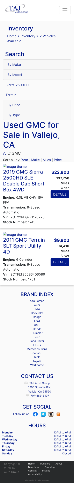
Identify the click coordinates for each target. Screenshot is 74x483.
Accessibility (35, 474)
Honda (37, 329)
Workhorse (37, 365)
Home (11, 36)
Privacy (46, 470)
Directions (33, 467)
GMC (37, 325)
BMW (37, 308)
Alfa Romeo (37, 300)
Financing (50, 467)
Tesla (37, 357)
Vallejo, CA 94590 (39, 391)
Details (60, 194)
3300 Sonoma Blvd (40, 387)
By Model (14, 75)
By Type (13, 115)
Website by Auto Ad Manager (37, 480)
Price (58, 160)
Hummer (37, 333)
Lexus (37, 345)
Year (24, 160)
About (59, 463)
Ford (37, 321)
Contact (32, 470)
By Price (13, 105)
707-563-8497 (40, 395)
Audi (37, 305)
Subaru (37, 353)
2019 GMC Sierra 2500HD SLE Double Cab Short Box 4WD (23, 180)
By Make (14, 65)
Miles (47, 160)
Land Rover (37, 341)
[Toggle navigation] (65, 10)
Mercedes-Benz (37, 349)
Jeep (37, 337)
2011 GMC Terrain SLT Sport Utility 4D (24, 246)
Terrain (11, 95)
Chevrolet (37, 313)
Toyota (37, 361)
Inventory (28, 36)
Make (35, 160)
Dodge (37, 317)
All (5, 153)
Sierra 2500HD (17, 85)
